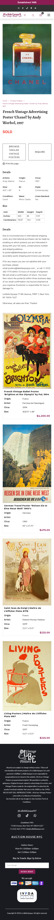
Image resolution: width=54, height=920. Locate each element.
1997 (37, 181)
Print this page (12, 163)
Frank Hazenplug (30, 725)
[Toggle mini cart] (41, 15)
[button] (47, 27)
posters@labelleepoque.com (18, 252)
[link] (25, 15)
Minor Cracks (25, 199)
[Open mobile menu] (48, 15)
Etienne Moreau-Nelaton (33, 619)
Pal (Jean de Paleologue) (33, 403)
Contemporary (41, 190)
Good (5, 199)
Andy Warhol (8, 181)
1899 (24, 624)
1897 (24, 729)
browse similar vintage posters (14, 152)
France (22, 181)
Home (5, 101)
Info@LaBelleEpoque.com (35, 829)
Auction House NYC (27, 836)
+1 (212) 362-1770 (17, 829)
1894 (24, 407)
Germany (26, 513)
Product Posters (16, 101)
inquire (40, 152)
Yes (36, 199)
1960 (24, 521)
